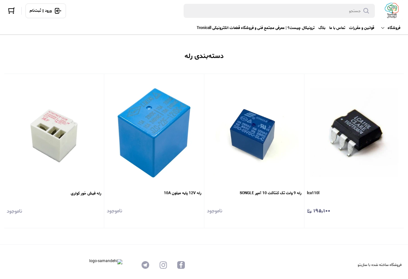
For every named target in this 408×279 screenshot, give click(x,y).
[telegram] (145, 265)
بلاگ (321, 28)
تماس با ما (337, 28)
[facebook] (181, 265)
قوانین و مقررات (361, 28)
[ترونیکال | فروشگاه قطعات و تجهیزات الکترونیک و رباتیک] (392, 11)
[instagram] (163, 265)
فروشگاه (394, 28)
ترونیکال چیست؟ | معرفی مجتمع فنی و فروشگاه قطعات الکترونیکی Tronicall (256, 28)
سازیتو (362, 265)
